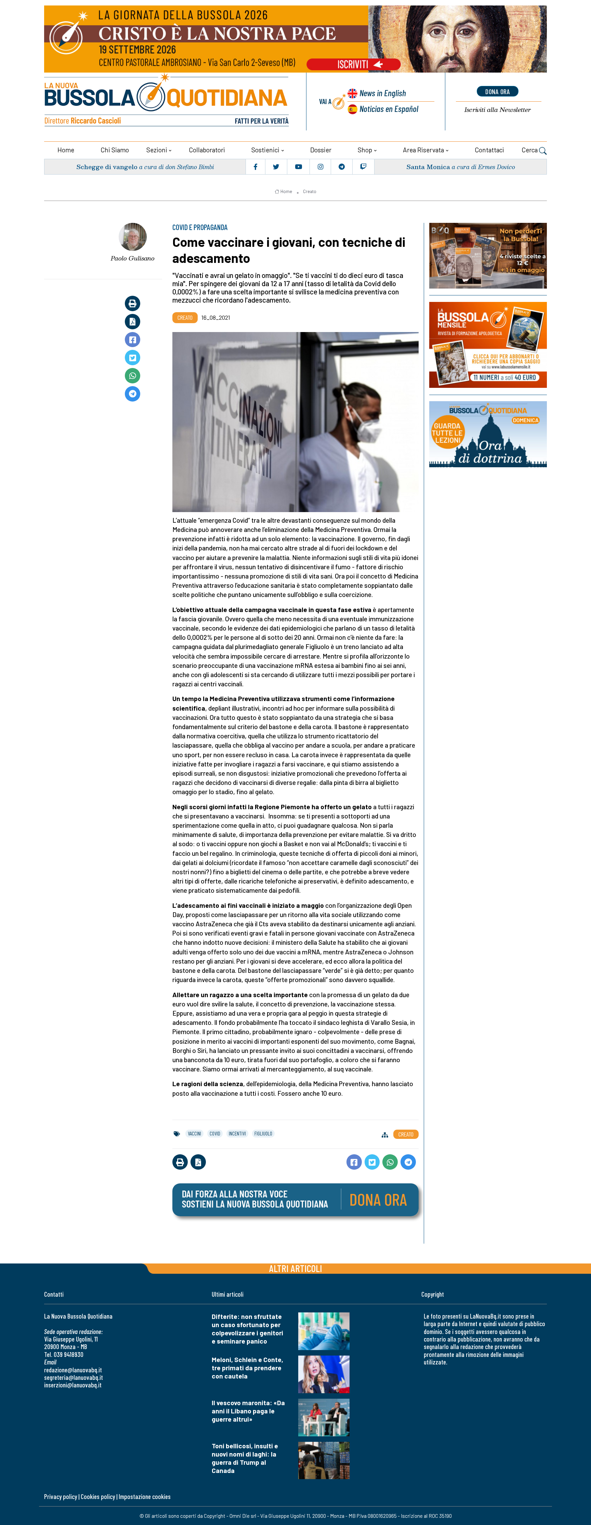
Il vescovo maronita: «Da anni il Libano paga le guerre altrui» (248, 1411)
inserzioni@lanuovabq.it (73, 1385)
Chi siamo (115, 150)
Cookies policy (98, 1496)
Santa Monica (428, 166)
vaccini (194, 1133)
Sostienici (265, 150)
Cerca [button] (530, 150)
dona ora (497, 91)
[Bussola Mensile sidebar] (488, 345)
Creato (309, 191)
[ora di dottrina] (488, 434)
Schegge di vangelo (106, 166)
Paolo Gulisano (133, 258)
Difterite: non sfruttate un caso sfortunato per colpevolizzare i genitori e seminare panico (247, 1328)
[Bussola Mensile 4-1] (488, 256)
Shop (365, 150)
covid (215, 1133)
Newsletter (497, 109)
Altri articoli (295, 1268)
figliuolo (263, 1133)
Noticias (388, 108)
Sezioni (156, 150)
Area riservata (423, 150)
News (382, 92)
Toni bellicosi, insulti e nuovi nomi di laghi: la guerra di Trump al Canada (245, 1458)
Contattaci (489, 150)
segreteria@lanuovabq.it (73, 1377)
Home (65, 150)
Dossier (320, 150)
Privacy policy (60, 1496)
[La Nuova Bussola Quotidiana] (167, 101)
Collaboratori (207, 150)
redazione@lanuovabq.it (73, 1370)
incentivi (237, 1133)
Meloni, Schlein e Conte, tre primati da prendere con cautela (247, 1368)
